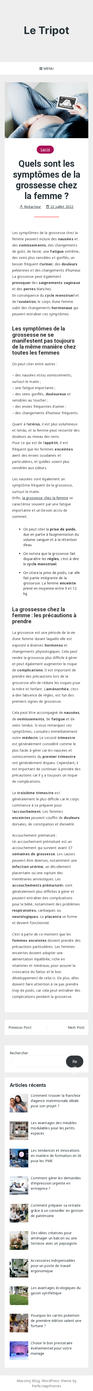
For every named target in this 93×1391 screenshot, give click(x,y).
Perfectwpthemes (46, 1386)
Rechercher (19, 1053)
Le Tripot (46, 30)
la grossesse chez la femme (45, 497)
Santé (45, 149)
